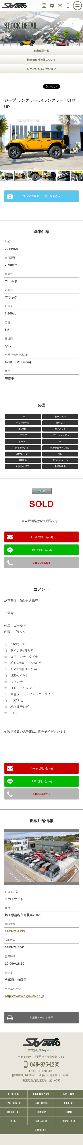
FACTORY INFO (13, 1112)
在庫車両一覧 (42, 50)
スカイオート (14, 5)
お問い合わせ (60, 6)
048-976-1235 (68, 6)
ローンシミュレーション (41, 68)
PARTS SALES (14, 1103)
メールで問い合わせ (42, 537)
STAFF (69, 1112)
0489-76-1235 (41, 562)
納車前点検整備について (41, 59)
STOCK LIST (13, 1094)
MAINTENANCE (69, 1094)
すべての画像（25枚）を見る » (41, 196)
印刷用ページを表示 (42, 1017)
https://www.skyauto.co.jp (24, 996)
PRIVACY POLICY (69, 1121)
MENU (81, 4)
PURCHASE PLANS (41, 1094)
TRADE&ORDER (41, 1103)
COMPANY (41, 1112)
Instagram (44, 6)
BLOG (13, 1121)
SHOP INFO (69, 1103)
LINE (52, 6)
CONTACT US (41, 1121)
